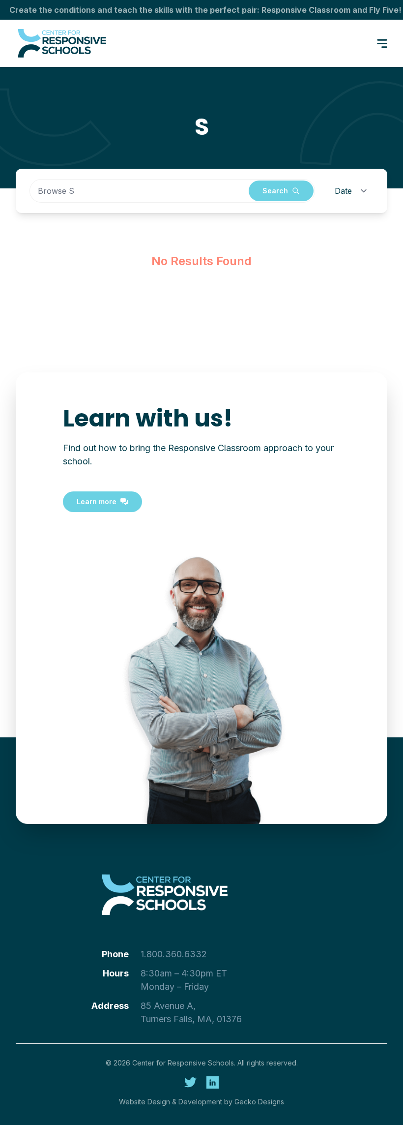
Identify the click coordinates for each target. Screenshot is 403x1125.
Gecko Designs (259, 1101)
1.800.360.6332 (174, 954)
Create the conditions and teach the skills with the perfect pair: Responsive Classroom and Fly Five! (205, 10)
